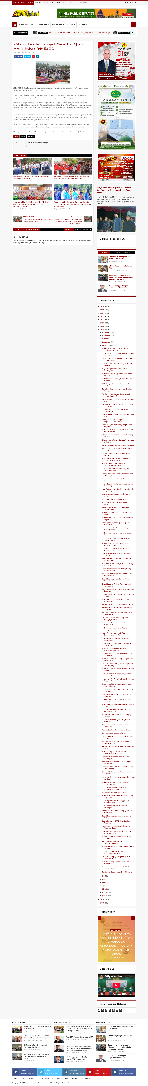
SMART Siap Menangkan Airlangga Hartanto (118, 445)
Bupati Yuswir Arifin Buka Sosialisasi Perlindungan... (115, 410)
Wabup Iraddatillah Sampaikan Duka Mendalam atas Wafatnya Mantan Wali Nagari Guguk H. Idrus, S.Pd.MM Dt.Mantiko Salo (72, 204)
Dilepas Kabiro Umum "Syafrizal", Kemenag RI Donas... (118, 441)
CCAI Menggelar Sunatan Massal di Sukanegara (115, 807)
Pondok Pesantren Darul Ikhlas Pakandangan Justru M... (113, 852)
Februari (105, 892)
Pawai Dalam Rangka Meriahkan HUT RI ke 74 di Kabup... (118, 690)
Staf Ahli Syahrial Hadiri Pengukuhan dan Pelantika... (116, 837)
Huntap (115, 930)
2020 (102, 326)
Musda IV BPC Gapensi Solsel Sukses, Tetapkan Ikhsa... (116, 827)
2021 (102, 323)
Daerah (23, 136)
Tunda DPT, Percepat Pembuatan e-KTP (79, 1037)
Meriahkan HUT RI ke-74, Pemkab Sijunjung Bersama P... (118, 680)
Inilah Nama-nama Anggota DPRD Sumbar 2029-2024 (117, 405)
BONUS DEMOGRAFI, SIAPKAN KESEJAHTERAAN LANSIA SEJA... (114, 464)
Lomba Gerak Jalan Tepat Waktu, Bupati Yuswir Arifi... (116, 554)
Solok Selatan (86, 2)
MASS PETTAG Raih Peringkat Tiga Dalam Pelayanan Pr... (117, 659)
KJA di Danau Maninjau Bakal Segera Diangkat (115, 503)
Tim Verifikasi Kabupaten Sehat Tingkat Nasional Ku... (116, 763)
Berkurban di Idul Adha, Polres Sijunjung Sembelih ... (116, 715)
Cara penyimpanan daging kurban (114, 733)
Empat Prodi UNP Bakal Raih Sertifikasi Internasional (116, 585)
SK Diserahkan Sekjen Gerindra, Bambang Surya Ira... (117, 436)
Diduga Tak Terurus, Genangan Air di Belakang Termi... (115, 549)
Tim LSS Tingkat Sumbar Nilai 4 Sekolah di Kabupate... (117, 608)
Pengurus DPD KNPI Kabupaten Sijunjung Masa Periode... (117, 768)
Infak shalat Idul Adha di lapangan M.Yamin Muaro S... (117, 695)
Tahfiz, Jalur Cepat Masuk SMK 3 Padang (117, 872)
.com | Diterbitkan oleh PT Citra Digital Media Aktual (48, 1083)
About (45, 2)
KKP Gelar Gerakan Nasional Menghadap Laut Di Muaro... (117, 613)
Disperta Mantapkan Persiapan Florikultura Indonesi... (117, 700)
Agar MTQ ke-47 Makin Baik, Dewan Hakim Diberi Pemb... (118, 415)
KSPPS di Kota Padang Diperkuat (114, 499)
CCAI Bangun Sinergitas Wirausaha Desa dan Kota (117, 385)
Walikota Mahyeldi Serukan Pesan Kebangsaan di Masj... (114, 629)
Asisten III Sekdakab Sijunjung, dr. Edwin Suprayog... (117, 364)
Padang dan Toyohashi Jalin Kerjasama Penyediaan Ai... (116, 524)
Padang (76, 2)
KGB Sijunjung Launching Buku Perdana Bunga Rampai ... (116, 832)
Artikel (81, 24)
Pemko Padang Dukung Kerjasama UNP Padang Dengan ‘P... (117, 395)
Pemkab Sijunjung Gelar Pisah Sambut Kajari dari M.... (118, 747)
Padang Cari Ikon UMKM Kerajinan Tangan (117, 604)
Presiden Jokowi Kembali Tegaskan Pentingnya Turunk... (115, 619)
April (104, 886)
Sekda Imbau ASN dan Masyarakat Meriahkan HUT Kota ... (114, 788)
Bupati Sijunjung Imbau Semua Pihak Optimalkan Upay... (115, 580)
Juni (103, 879)
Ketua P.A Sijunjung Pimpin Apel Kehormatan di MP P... (113, 634)
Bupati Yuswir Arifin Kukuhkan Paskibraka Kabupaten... (117, 654)
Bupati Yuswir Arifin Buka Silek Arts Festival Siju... (118, 480)
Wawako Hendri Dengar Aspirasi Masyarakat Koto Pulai (114, 649)
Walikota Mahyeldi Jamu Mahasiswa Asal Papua (116, 534)
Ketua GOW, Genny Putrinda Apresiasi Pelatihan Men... (116, 539)
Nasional (43, 24)
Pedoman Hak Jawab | (72, 1078)
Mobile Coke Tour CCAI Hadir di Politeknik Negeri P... (117, 519)
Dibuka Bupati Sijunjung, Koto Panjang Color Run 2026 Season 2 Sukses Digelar (31, 177)
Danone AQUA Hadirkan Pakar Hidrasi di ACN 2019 (117, 773)
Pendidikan (57, 24)
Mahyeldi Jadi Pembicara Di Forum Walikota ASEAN (118, 400)
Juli (103, 876)
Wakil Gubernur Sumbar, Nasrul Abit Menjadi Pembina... (118, 380)
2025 (102, 310)
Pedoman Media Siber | (53, 1078)
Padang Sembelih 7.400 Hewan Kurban (116, 730)
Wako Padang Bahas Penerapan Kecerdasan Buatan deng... (114, 752)
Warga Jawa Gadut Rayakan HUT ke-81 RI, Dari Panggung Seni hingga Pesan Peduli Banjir (56, 33)
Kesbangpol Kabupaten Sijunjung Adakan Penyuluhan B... (117, 812)
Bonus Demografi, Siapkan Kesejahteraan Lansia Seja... (117, 475)
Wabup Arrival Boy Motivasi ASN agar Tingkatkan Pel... (116, 783)
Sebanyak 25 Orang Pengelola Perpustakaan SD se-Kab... (113, 420)
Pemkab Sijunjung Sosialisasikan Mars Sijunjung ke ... (116, 758)
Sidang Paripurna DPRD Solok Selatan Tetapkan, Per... (116, 822)
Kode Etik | (33, 1078)
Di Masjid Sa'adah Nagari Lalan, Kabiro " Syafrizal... (116, 721)
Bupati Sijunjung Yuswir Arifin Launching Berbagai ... (116, 817)
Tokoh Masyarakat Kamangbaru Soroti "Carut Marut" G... (116, 544)
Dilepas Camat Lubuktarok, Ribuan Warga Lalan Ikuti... (117, 454)
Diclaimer (86, 1078)
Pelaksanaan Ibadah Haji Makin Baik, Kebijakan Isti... (115, 639)
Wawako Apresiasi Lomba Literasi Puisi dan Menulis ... (118, 670)
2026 (102, 306)
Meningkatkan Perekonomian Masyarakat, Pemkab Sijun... (117, 485)
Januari (105, 895)
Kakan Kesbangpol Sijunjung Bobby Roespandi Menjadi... (115, 842)
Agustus (105, 345)
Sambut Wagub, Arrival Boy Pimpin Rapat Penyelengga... (117, 426)
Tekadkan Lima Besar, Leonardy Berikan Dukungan (117, 390)
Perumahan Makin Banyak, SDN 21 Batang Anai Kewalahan (117, 868)
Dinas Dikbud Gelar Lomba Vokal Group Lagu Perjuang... (116, 685)
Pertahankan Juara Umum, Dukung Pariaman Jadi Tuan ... (118, 354)
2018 (102, 899)
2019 (102, 329)
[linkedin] (135, 3)
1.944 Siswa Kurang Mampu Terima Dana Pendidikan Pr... (117, 575)
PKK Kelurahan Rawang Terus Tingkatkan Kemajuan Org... (117, 664)
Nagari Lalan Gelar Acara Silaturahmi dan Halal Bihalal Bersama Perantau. (121, 277)
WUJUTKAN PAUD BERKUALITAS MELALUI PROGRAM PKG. (118, 431)
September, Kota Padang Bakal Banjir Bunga (116, 495)
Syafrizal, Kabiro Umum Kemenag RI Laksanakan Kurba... (115, 742)
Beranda (38, 2)
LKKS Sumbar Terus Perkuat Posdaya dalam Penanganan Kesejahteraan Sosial (36, 1056)
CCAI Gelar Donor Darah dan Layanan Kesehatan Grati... (115, 469)
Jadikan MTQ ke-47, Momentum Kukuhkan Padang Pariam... (117, 359)
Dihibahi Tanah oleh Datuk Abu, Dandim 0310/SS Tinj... (116, 675)
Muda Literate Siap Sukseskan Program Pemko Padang (116, 529)
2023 (102, 316)
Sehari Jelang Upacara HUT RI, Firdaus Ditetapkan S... (116, 600)
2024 (102, 313)
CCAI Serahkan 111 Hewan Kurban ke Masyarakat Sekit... (116, 710)
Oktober (105, 339)
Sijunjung (67, 2)
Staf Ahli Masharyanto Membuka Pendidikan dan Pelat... (118, 847)
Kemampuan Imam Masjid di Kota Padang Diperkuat (117, 564)
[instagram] (130, 3)
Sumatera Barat (26, 24)
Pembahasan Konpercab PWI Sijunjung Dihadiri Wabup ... (116, 570)
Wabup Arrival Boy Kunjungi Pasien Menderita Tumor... (115, 349)
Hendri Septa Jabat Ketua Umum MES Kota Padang (118, 737)
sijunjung (31, 136)
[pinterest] (133, 3)
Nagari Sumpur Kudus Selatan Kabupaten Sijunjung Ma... (117, 369)
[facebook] (125, 3)
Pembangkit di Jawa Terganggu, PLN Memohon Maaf (115, 801)
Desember (106, 332)
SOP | (41, 1078)
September (106, 342)
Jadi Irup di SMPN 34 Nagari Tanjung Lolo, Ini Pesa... (117, 449)
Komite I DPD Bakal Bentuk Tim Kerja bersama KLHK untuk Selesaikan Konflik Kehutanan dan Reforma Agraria (79, 1048)
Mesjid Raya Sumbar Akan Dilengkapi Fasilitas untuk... (115, 508)
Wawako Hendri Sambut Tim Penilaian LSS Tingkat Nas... (117, 796)
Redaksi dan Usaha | (20, 1078)
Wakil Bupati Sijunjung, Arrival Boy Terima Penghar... (117, 374)
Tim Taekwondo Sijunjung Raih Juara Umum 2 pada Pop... (118, 726)
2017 (102, 903)
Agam (59, 2)
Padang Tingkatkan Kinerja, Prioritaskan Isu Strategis (118, 595)
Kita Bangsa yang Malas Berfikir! (114, 792)
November (106, 335)
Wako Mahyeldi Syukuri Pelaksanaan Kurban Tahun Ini (118, 705)
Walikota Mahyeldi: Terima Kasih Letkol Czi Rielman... (117, 513)
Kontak (52, 2)
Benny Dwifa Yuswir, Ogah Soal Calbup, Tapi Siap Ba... (118, 778)
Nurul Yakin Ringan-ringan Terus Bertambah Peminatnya (118, 863)
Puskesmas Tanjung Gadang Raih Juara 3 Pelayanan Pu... (117, 624)
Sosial (70, 24)
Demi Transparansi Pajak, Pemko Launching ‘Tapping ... (118, 590)
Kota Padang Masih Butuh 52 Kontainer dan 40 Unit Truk (118, 490)
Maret (104, 889)
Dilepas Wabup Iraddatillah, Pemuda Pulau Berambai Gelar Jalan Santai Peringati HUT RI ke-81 (71, 177)
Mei (103, 882)
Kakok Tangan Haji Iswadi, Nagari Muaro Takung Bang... (117, 644)
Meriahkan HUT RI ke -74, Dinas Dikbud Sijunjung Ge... (116, 559)
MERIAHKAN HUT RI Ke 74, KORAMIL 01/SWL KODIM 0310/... (116, 459)
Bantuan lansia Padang (103, 32)
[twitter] (128, 3)
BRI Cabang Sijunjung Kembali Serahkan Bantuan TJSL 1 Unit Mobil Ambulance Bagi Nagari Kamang (79, 1029)
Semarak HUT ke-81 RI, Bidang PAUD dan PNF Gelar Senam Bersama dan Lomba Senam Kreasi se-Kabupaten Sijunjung (30, 204)
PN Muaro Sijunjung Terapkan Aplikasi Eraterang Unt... (116, 858)
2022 (102, 319)
